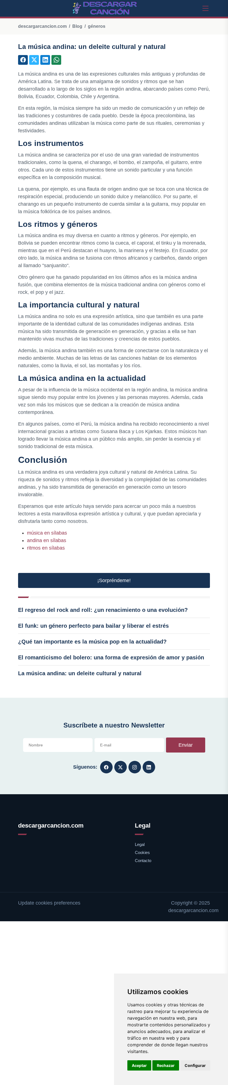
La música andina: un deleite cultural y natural (80, 673)
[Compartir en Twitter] (34, 60)
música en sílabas (47, 533)
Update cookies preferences (49, 903)
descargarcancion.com (42, 26)
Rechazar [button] (166, 1065)
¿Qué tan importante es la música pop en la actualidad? (92, 642)
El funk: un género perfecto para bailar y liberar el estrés (93, 626)
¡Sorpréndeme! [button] (114, 580)
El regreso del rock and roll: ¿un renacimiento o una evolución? (103, 610)
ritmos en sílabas (46, 548)
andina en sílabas (46, 540)
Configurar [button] (195, 1065)
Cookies (142, 852)
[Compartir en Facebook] (23, 60)
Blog (77, 26)
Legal (140, 844)
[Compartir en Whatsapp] (56, 60)
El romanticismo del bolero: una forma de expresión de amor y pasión (111, 657)
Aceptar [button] (139, 1065)
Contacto (143, 860)
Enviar (186, 745)
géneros (96, 26)
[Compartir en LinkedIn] (45, 60)
